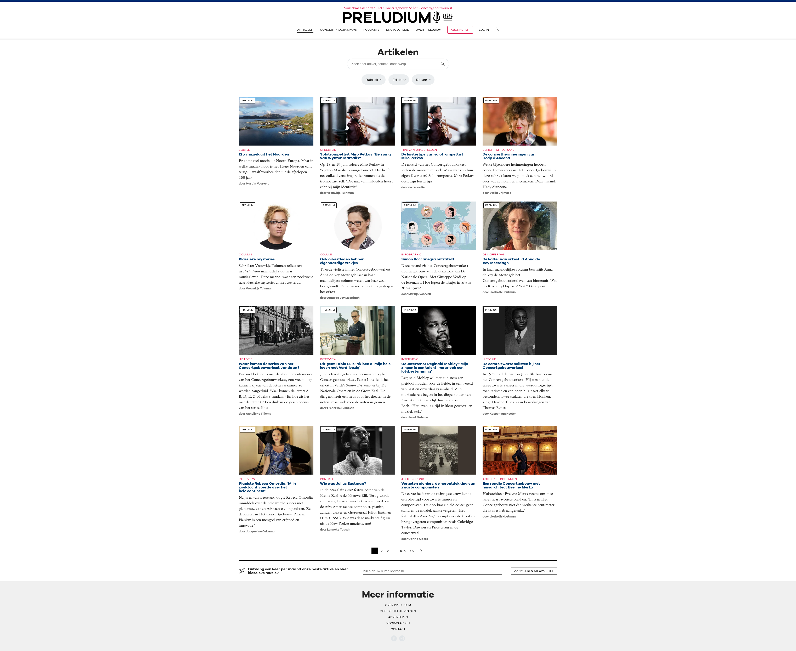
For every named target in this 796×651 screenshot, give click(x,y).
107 (412, 551)
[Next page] (421, 551)
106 (403, 551)
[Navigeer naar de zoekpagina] (497, 30)
